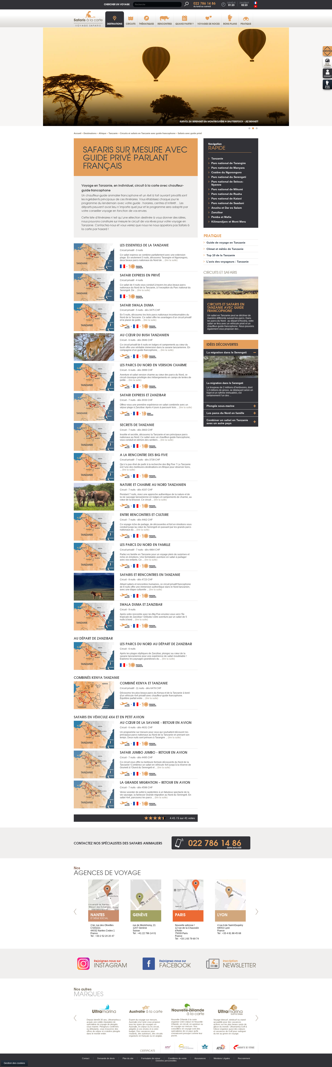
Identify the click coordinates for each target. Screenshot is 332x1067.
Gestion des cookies (14, 1063)
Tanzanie (217, 158)
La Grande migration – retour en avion (155, 782)
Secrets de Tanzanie (137, 424)
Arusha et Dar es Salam (226, 207)
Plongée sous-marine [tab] (220, 405)
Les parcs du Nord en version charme (153, 364)
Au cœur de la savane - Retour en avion (156, 722)
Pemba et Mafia (221, 217)
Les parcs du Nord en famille (145, 544)
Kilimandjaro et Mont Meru (228, 221)
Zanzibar (217, 212)
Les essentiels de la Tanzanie (144, 245)
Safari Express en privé (140, 275)
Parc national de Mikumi (227, 189)
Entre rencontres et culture (144, 514)
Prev (75, 912)
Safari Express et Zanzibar (143, 394)
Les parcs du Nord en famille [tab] (225, 413)
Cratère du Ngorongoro (226, 172)
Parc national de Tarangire (228, 163)
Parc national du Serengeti (228, 177)
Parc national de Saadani (227, 203)
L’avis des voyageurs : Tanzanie (228, 261)
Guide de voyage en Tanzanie (226, 242)
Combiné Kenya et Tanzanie (144, 683)
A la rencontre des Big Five (144, 454)
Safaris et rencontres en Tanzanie (150, 574)
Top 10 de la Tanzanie (221, 255)
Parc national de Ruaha (226, 193)
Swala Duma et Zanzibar (141, 604)
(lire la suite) (171, 260)
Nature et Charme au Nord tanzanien (153, 484)
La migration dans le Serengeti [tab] (227, 352)
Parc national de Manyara (228, 167)
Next (257, 912)
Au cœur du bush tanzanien (144, 334)
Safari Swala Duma (137, 305)
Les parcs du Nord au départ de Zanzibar (156, 643)
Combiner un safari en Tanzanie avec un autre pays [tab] (227, 422)
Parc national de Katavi (226, 198)
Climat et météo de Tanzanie (225, 248)
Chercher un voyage (116, 4)
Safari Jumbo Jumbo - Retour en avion (153, 752)
